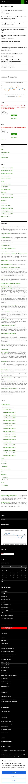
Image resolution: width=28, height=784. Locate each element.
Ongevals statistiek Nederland (8, 325)
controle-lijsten (4, 646)
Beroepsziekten (4, 260)
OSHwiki (3, 328)
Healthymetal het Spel (6, 696)
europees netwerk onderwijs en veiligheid (10, 283)
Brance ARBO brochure (6, 264)
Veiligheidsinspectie (5, 502)
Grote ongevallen (5, 296)
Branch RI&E (4, 640)
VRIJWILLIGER (4, 186)
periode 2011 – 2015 (5, 205)
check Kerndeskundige (6, 270)
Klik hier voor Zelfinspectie (7, 627)
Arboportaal (3, 251)
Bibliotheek (3, 192)
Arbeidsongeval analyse (6, 243)
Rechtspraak (5, 479)
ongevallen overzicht (5, 599)
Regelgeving (3, 200)
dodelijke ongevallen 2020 (7, 173)
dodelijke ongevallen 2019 (9, 436)
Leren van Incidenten (5, 311)
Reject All (14, 780)
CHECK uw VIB (4, 278)
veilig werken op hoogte (6, 377)
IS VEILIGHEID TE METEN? (7, 66)
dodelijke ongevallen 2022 (9, 447)
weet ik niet (5, 113)
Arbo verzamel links (5, 245)
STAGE (2, 181)
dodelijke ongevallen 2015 (9, 423)
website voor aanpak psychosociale (9, 388)
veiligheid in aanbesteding (7, 381)
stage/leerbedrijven (5, 711)
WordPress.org (4, 157)
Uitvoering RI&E (4, 369)
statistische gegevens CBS (7, 610)
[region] (14, 771)
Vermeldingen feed (5, 152)
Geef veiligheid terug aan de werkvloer (10, 41)
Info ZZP (3, 593)
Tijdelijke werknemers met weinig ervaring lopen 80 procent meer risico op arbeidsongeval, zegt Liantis (14, 755)
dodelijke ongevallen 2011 (7, 167)
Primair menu (26, 2)
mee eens (4, 112)
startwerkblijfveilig (5, 664)
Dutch (4, 553)
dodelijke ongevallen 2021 (9, 444)
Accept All (14, 772)
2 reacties (10, 13)
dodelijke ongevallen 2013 (7, 194)
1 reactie (9, 19)
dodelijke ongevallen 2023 (9, 450)
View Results (14, 118)
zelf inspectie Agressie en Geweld (8, 683)
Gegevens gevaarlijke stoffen (7, 651)
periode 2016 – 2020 (7, 425)
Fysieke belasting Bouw (6, 286)
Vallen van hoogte (5, 373)
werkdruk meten (4, 678)
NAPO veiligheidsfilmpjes (7, 724)
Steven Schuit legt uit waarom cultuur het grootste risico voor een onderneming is (13, 17)
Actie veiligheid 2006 (6, 233)
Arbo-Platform (5, 2)
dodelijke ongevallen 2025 (7, 211)
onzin (3, 111)
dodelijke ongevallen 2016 (7, 197)
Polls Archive (4, 140)
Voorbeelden (5, 466)
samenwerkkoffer (5, 344)
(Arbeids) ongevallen (5, 404)
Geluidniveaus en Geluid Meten (8, 654)
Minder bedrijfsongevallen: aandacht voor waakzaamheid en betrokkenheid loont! (11, 60)
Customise (14, 776)
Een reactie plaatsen (10, 24)
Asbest (2, 458)
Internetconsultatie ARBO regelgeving (9, 305)
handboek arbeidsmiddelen (7, 656)
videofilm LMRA (4, 732)
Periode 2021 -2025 (5, 216)
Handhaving (3, 203)
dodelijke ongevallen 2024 (7, 208)
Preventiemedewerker (6, 336)
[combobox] (14, 519)
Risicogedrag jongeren (6, 604)
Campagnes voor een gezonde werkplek (10, 267)
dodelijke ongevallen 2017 (7, 170)
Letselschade (4, 596)
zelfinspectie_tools (5, 686)
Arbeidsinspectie (5, 237)
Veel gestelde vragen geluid (7, 615)
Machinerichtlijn (5, 319)
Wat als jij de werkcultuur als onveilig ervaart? (12, 23)
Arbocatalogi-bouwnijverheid (7, 248)
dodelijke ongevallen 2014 (9, 420)
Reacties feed (4, 155)
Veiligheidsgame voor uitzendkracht (9, 701)
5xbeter (2, 226)
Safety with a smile (5, 607)
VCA (2, 612)
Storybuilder (4, 361)
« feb (2, 581)
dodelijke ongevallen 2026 (7, 213)
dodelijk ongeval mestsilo (6, 721)
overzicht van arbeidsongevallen (8, 333)
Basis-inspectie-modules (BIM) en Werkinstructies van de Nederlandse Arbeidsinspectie (14, 254)
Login (2, 149)
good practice (4, 463)
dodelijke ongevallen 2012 (9, 415)
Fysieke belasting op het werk (7, 288)
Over (2, 471)
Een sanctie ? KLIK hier (6, 628)
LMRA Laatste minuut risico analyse (9, 495)
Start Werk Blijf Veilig (6, 729)
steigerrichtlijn (4, 349)
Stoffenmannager (5, 667)
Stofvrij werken (4, 352)
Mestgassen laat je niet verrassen (8, 699)
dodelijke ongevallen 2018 (9, 434)
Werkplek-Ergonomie (6, 681)
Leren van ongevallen (5, 176)
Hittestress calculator (6, 659)
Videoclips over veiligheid (7, 618)
